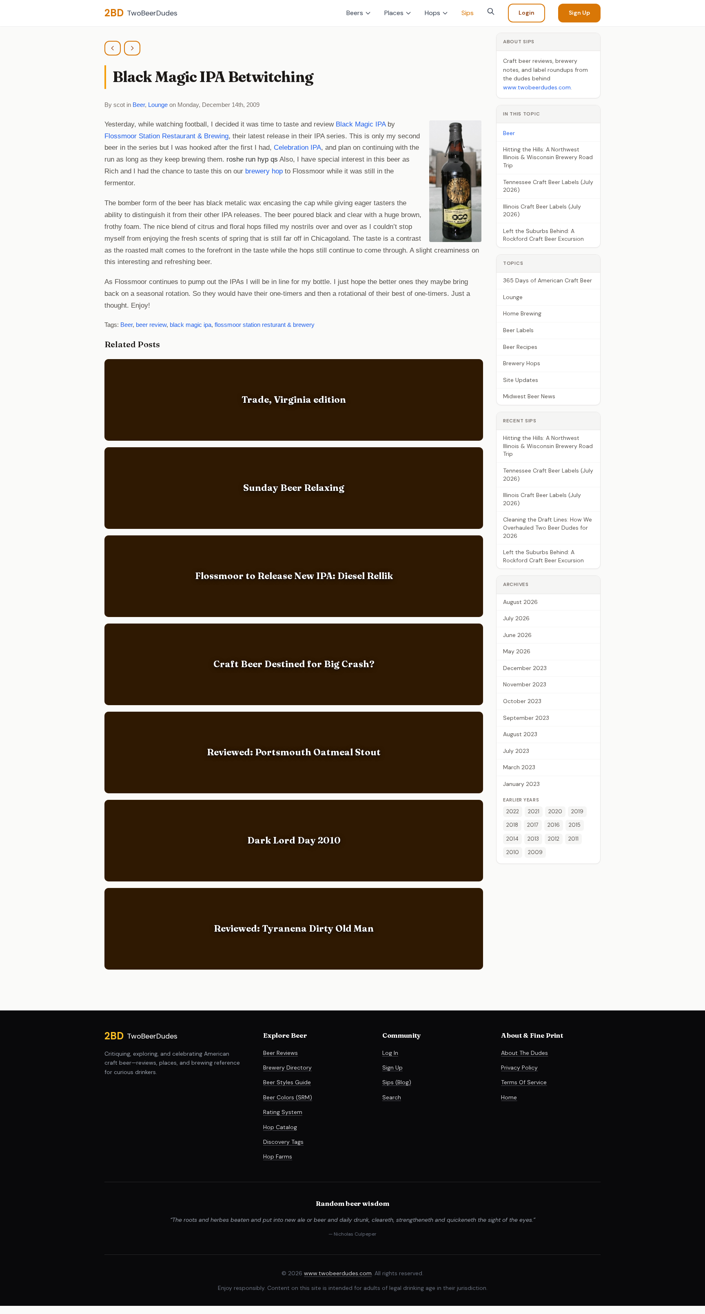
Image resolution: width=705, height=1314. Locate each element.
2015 (575, 825)
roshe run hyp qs (252, 159)
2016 (554, 825)
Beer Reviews (280, 1053)
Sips (467, 13)
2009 (535, 852)
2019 (577, 811)
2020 (555, 811)
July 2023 (516, 751)
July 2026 (516, 618)
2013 (533, 838)
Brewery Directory (287, 1067)
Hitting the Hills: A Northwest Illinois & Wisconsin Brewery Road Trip (548, 157)
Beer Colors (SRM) (287, 1097)
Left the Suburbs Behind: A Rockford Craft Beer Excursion (543, 235)
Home (509, 1097)
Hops (432, 13)
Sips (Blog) (396, 1082)
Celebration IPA (297, 147)
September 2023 (526, 717)
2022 (512, 811)
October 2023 (522, 701)
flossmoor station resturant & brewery (265, 324)
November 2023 (524, 684)
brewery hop (264, 171)
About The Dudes (524, 1053)
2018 (512, 825)
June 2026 (517, 635)
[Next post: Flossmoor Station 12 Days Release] (132, 48)
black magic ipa (190, 324)
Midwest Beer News (529, 396)
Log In (390, 1053)
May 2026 (516, 651)
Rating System (282, 1112)
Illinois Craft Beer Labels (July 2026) (542, 210)
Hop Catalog (280, 1127)
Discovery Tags (283, 1141)
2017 (533, 825)
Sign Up (579, 12)
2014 (512, 838)
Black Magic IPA (361, 124)
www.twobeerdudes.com (537, 87)
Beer (139, 104)
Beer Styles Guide (287, 1082)
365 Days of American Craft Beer (547, 280)
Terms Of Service (524, 1082)
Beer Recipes (520, 347)
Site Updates (520, 380)
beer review (151, 324)
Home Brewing (522, 313)
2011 (573, 838)
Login (526, 12)
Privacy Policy (519, 1067)
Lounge (158, 104)
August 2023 (520, 734)
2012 (553, 838)
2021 (533, 811)
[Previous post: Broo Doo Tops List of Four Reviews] (112, 48)
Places (393, 13)
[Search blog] (491, 11)
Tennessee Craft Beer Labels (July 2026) (548, 186)
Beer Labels (518, 330)
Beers (354, 13)
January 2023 (521, 784)
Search (391, 1097)
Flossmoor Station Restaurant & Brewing (166, 136)
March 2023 (519, 767)
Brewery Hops (521, 363)
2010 (512, 852)
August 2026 (520, 602)
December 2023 (525, 668)
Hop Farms (277, 1156)
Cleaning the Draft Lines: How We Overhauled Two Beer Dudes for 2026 (547, 527)
